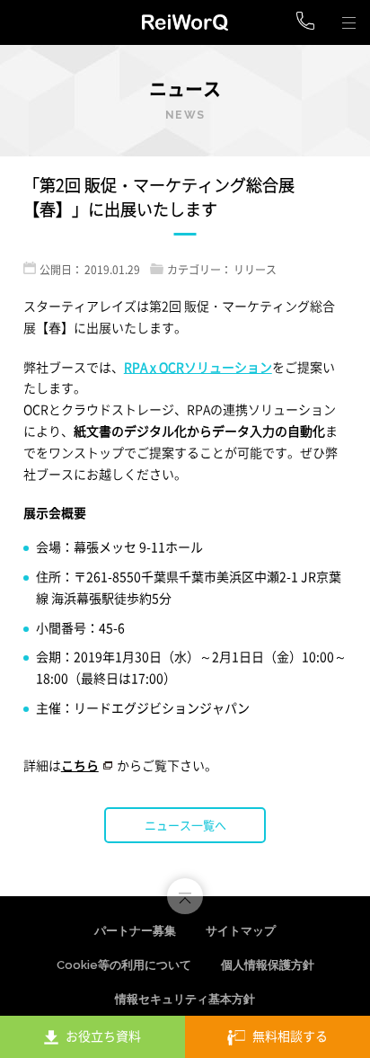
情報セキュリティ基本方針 (185, 999)
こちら (80, 765)
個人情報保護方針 (267, 965)
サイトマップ (241, 931)
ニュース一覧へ (185, 824)
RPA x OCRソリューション (198, 367)
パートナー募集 (135, 931)
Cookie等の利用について (124, 965)
